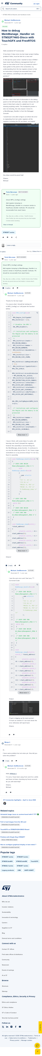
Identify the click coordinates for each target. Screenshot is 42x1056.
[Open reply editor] (21, 245)
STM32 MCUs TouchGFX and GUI (10, 817)
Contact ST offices (8, 949)
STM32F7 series (8, 232)
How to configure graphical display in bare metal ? (18, 844)
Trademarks (32, 1038)
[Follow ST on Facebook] (15, 1027)
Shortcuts (5, 986)
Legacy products (8, 870)
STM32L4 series (7, 866)
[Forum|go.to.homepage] (13, 4)
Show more (21, 435)
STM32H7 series (7, 857)
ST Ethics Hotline (7, 1007)
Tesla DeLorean (11, 192)
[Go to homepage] (6, 890)
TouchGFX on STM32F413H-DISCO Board (14, 829)
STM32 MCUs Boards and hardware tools (16, 14)
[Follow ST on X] (3, 1027)
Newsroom (5, 965)
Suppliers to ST (7, 928)
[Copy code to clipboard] (37, 312)
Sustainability (6, 912)
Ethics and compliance (9, 1002)
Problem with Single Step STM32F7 (12, 837)
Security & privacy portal (10, 1018)
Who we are (6, 901)
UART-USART (29, 870)
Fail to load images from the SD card (13, 822)
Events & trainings (8, 970)
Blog (3, 933)
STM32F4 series (22, 857)
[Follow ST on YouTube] (20, 1027)
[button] (2, 4)
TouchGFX (34, 861)
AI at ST (4, 975)
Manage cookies (26, 1040)
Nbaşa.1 (7, 742)
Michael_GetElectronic (12, 20)
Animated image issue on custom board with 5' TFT (18, 814)
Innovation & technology (10, 917)
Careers (4, 922)
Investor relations (7, 907)
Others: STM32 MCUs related (9, 839)
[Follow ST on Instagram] (11, 1027)
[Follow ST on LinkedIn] (7, 1027)
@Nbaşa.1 (13, 773)
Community (5, 959)
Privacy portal (14, 1040)
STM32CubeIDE (21, 861)
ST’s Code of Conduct (9, 1012)
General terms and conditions (11, 938)
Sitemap (4, 991)
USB (19, 870)
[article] (21, 273)
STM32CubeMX (7, 861)
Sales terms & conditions (17, 1038)
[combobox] (21, 9)
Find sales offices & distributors (12, 954)
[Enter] (3, 9)
